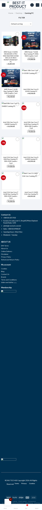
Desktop (19, 13)
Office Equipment (18, 503)
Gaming (37, 503)
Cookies (4, 269)
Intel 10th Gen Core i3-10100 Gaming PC (31, 90)
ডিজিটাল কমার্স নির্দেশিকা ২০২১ (9, 282)
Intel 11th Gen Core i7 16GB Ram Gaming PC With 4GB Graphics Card (10, 195)
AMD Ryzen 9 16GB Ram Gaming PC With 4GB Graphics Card (11, 91)
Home (10, 13)
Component (32, 501)
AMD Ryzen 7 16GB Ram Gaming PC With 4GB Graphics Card (31, 54)
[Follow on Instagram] (19, 476)
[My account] (37, 5)
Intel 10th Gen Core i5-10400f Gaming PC (10, 123)
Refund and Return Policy (10, 260)
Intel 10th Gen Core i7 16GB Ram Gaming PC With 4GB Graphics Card (31, 125)
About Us (4, 248)
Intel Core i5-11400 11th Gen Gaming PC (31, 193)
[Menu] (3, 5)
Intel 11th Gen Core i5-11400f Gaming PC (31, 158)
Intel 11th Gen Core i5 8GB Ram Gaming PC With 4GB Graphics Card (10, 160)
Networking (29, 503)
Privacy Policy (6, 257)
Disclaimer (5, 254)
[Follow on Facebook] (17, 476)
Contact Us (5, 274)
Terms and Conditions (9, 280)
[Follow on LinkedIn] (25, 476)
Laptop (15, 501)
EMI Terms (5, 246)
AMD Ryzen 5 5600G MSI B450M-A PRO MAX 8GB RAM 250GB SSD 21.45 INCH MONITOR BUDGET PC (11, 57)
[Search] (32, 5)
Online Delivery (6, 251)
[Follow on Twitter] (22, 476)
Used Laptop (22, 501)
